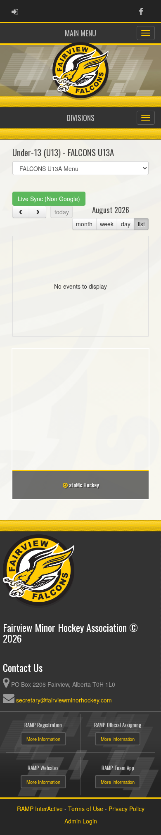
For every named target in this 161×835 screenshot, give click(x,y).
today (61, 212)
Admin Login (80, 821)
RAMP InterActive (40, 808)
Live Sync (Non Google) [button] (49, 199)
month (84, 224)
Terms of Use (85, 808)
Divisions (81, 117)
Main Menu (80, 33)
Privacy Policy (126, 808)
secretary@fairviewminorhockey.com (64, 700)
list (141, 224)
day (125, 224)
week (107, 224)
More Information (43, 738)
